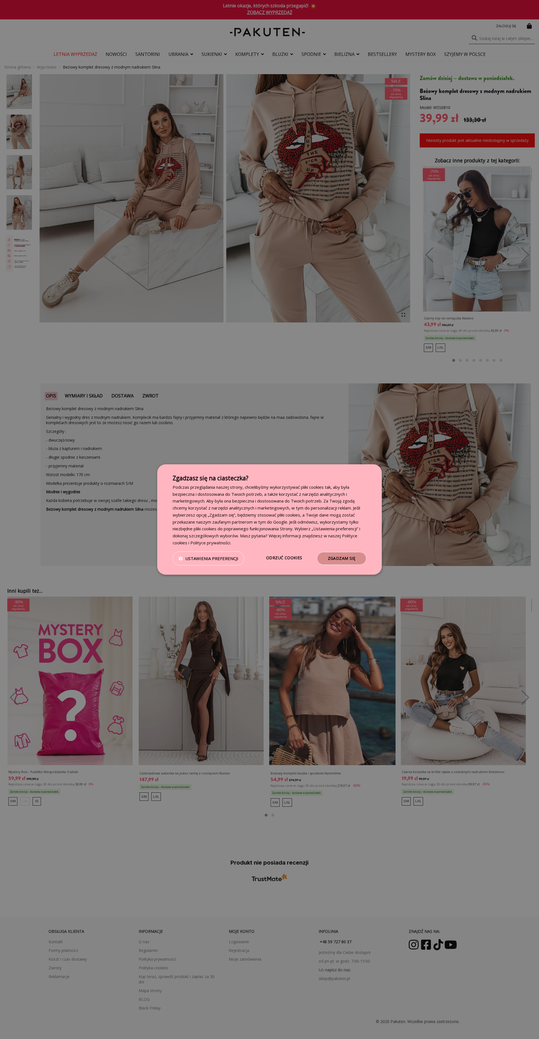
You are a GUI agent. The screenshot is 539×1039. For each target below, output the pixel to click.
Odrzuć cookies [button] (284, 557)
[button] (208, 558)
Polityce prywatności (210, 542)
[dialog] (269, 519)
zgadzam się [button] (341, 558)
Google (280, 522)
